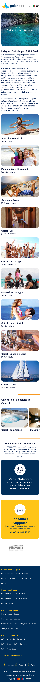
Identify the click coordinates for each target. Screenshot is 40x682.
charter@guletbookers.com (20, 528)
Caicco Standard (7, 573)
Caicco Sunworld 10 (18, 639)
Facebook (22, 665)
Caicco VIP (5, 583)
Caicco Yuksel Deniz (8, 649)
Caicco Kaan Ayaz (20, 644)
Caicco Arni (5, 639)
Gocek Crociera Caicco (9, 624)
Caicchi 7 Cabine (7, 603)
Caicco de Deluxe (7, 578)
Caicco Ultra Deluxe (23, 578)
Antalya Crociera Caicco (10, 629)
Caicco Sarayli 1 (6, 644)
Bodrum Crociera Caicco (10, 614)
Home (13, 28)
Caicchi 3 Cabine (7, 594)
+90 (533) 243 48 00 (20, 532)
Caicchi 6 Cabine (21, 599)
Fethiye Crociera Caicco (28, 624)
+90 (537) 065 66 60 (20, 488)
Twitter (33, 665)
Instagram (10, 665)
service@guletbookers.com (20, 485)
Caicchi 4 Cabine (21, 594)
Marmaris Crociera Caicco (10, 619)
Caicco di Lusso (21, 573)
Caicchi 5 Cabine (7, 599)
